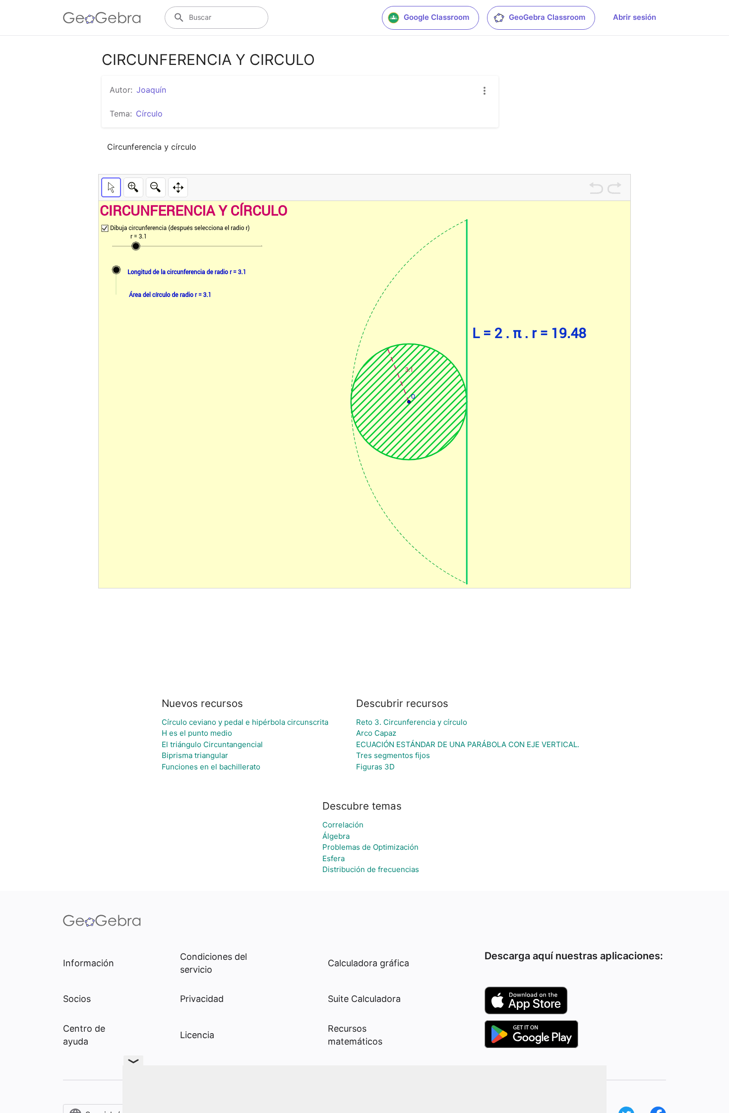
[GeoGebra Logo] (102, 18)
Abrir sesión (634, 17)
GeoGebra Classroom (547, 17)
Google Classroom (436, 17)
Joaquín (151, 90)
